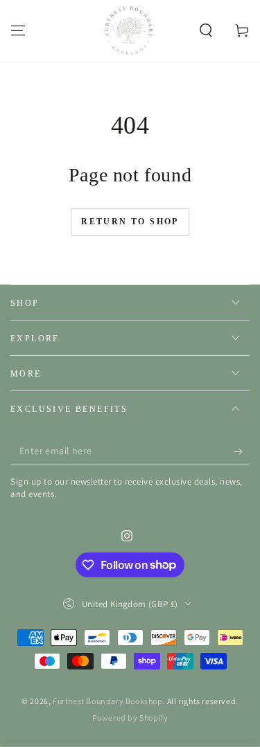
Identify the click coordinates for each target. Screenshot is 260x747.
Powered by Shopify (130, 717)
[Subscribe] (242, 451)
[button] (206, 30)
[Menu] (18, 30)
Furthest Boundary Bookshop (108, 701)
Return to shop (130, 221)
